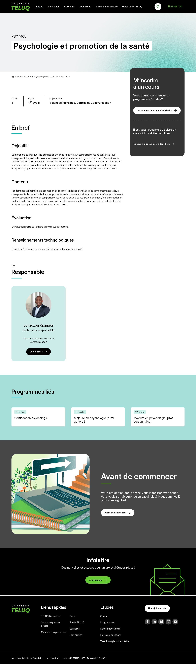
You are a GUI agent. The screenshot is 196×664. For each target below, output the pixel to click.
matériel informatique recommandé (63, 249)
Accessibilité (52, 658)
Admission (54, 6)
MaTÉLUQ (176, 6)
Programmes (107, 622)
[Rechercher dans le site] (158, 6)
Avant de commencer (115, 512)
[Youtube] (175, 622)
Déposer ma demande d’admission (154, 110)
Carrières (75, 628)
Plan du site (76, 635)
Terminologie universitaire (114, 641)
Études (39, 6)
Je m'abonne (95, 580)
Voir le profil (36, 351)
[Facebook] (147, 622)
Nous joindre (155, 608)
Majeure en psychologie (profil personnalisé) (154, 419)
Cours (103, 616)
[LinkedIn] (154, 621)
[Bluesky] (161, 622)
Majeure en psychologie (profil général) (94, 419)
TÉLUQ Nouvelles (50, 616)
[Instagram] (168, 622)
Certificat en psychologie (31, 418)
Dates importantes (110, 628)
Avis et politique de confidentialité (27, 658)
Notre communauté (107, 6)
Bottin (73, 616)
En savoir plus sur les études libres (151, 144)
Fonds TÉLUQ (77, 622)
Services (69, 6)
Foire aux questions (110, 635)
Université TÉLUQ (132, 6)
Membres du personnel (53, 632)
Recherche (85, 6)
